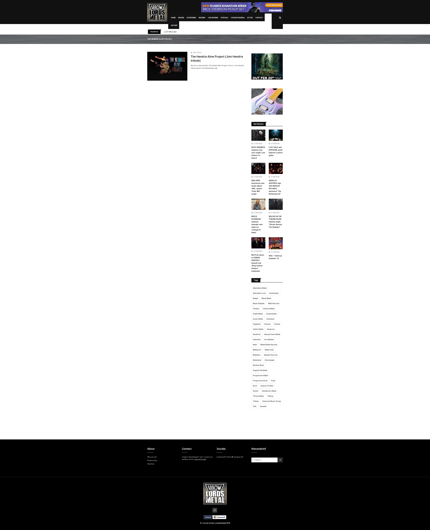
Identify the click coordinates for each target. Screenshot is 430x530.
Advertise (150, 464)
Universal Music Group (271, 401)
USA (254, 406)
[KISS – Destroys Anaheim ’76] (276, 243)
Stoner (255, 391)
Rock (255, 386)
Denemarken (271, 314)
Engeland (256, 324)
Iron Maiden (269, 339)
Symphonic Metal (269, 391)
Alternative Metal (260, 288)
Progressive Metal (260, 375)
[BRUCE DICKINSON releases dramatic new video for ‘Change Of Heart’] (258, 204)
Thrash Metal (258, 396)
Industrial (256, 339)
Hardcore (271, 329)
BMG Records (273, 303)
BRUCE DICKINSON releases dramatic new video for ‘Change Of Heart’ (256, 224)
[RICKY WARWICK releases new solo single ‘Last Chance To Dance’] (258, 135)
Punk (273, 381)
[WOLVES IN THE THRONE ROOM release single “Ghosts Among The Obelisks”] (276, 204)
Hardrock (256, 334)
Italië (255, 345)
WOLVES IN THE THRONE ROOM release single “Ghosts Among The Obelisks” (275, 221)
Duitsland (270, 319)
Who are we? (152, 457)
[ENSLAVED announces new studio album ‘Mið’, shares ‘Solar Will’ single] (258, 169)
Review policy (152, 460)
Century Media (269, 309)
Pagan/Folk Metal (260, 370)
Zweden (263, 406)
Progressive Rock (260, 381)
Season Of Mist (267, 386)
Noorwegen (269, 360)
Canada (256, 309)
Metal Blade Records (268, 345)
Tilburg (270, 396)
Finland (277, 324)
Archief (174, 25)
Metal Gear (269, 350)
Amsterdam (274, 293)
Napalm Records (271, 355)
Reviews (202, 18)
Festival (267, 324)
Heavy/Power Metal (272, 334)
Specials (224, 18)
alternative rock (259, 293)
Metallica (256, 355)
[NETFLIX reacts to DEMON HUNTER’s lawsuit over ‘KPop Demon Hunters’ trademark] (258, 243)
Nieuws (181, 18)
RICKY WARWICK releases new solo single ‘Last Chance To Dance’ (258, 152)
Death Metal (258, 314)
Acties (250, 18)
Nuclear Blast (258, 365)
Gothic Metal (258, 329)
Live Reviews (213, 18)
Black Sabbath (258, 303)
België (255, 298)
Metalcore (257, 350)
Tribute (256, 401)
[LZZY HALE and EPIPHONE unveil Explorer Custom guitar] (276, 135)
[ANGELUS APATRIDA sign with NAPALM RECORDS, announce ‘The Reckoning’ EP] (276, 169)
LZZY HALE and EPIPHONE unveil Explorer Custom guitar (186, 32)
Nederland (257, 360)
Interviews (191, 18)
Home (173, 18)
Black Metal (266, 298)
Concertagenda (238, 18)
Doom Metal (258, 319)
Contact (259, 18)
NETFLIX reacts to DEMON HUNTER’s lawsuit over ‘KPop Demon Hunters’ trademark (257, 263)
